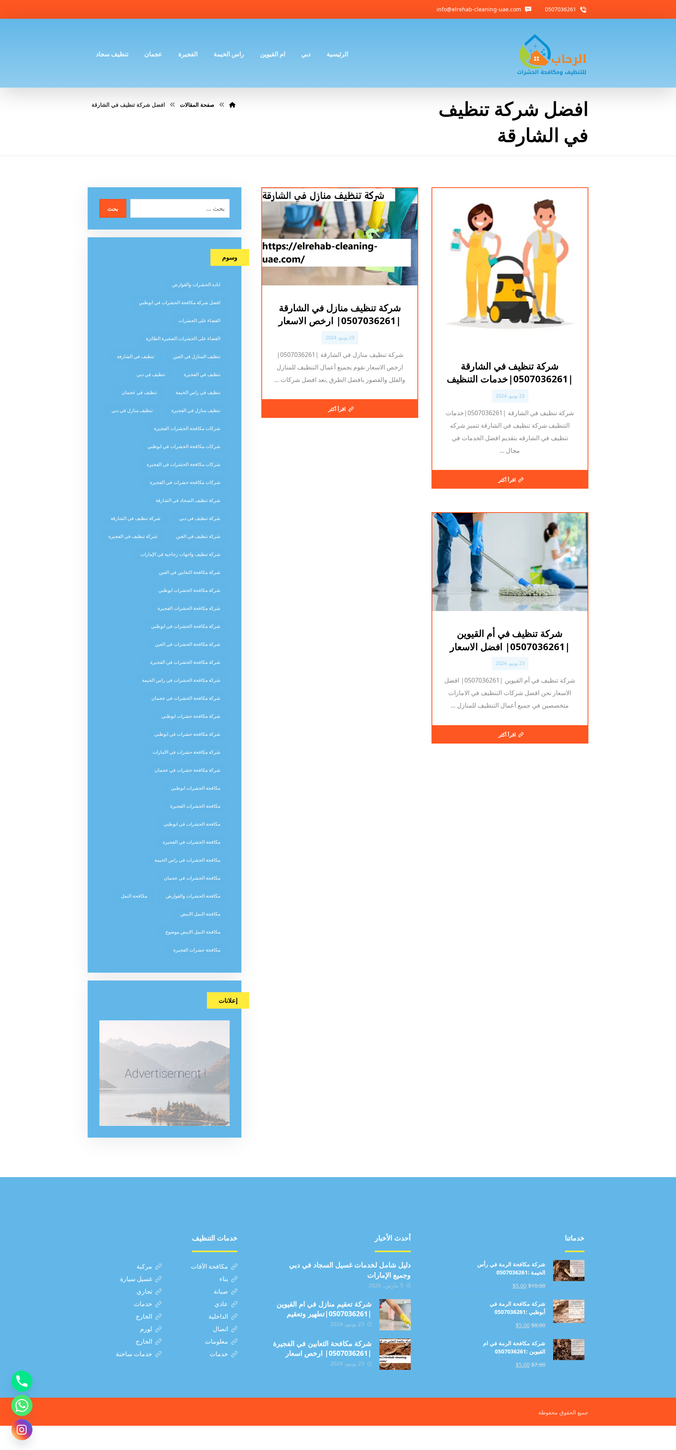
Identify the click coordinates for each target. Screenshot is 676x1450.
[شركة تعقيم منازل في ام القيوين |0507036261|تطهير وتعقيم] (395, 1314)
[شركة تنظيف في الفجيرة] (552, 53)
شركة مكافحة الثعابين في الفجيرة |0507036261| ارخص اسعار (322, 1348)
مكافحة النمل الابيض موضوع (192, 931)
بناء (223, 1278)
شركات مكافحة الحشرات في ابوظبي (183, 446)
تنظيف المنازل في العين (196, 356)
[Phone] (21, 1381)
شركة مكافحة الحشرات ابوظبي (189, 590)
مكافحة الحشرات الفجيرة (195, 806)
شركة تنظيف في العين (198, 536)
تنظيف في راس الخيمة (198, 392)
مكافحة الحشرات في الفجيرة (191, 842)
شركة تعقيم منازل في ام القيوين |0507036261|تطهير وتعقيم (324, 1308)
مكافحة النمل (134, 896)
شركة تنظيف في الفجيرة (132, 536)
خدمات (143, 1303)
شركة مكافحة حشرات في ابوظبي (187, 734)
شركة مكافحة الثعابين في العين (189, 572)
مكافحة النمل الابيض (200, 914)
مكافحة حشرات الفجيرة (196, 949)
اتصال (220, 1329)
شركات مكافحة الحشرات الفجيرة (187, 428)
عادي (221, 1303)
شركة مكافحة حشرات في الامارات (186, 752)
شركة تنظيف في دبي (199, 518)
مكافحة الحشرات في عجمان (192, 878)
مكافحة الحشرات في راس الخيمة (187, 860)
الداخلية (218, 1316)
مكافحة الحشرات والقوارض (193, 896)
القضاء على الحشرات (199, 320)
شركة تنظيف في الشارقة (135, 518)
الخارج (144, 1316)
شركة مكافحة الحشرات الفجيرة (189, 608)
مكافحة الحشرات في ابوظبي (192, 824)
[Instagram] (21, 1429)
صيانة (221, 1291)
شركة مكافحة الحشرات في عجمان (185, 698)
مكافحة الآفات (209, 1266)
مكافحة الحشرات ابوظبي (195, 788)
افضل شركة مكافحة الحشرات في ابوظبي (179, 302)
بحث (113, 208)
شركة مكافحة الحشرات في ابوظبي (185, 626)
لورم (146, 1329)
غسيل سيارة (136, 1278)
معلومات (216, 1341)
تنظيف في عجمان (139, 392)
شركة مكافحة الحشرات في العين (187, 644)
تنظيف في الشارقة (135, 356)
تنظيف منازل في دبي (132, 410)
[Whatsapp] (21, 1405)
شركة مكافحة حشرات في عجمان (187, 770)
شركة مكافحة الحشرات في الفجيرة (185, 662)
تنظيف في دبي (151, 374)
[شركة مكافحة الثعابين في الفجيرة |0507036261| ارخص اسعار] (395, 1354)
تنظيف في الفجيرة (202, 374)
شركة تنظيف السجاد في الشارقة (188, 500)
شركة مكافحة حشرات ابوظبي (191, 716)
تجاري (144, 1291)
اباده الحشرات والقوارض (196, 284)
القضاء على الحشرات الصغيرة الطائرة (183, 338)
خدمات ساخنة (134, 1354)
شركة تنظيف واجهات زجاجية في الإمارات (180, 554)
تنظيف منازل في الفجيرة (195, 410)
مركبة (144, 1266)
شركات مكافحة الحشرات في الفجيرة (183, 464)
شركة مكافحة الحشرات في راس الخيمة (181, 680)
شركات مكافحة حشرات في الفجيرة (185, 482)
